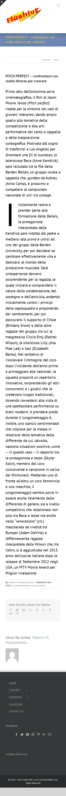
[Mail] (49, 734)
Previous (47, 59)
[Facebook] (16, 734)
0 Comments (39, 585)
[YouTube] (27, 734)
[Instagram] (33, 734)
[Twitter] (22, 734)
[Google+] (44, 734)
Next (56, 59)
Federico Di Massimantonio (20, 582)
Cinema (16, 585)
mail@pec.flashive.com (16, 754)
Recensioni (26, 585)
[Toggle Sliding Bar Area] (3, 3)
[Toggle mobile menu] (58, 5)
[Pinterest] (38, 734)
